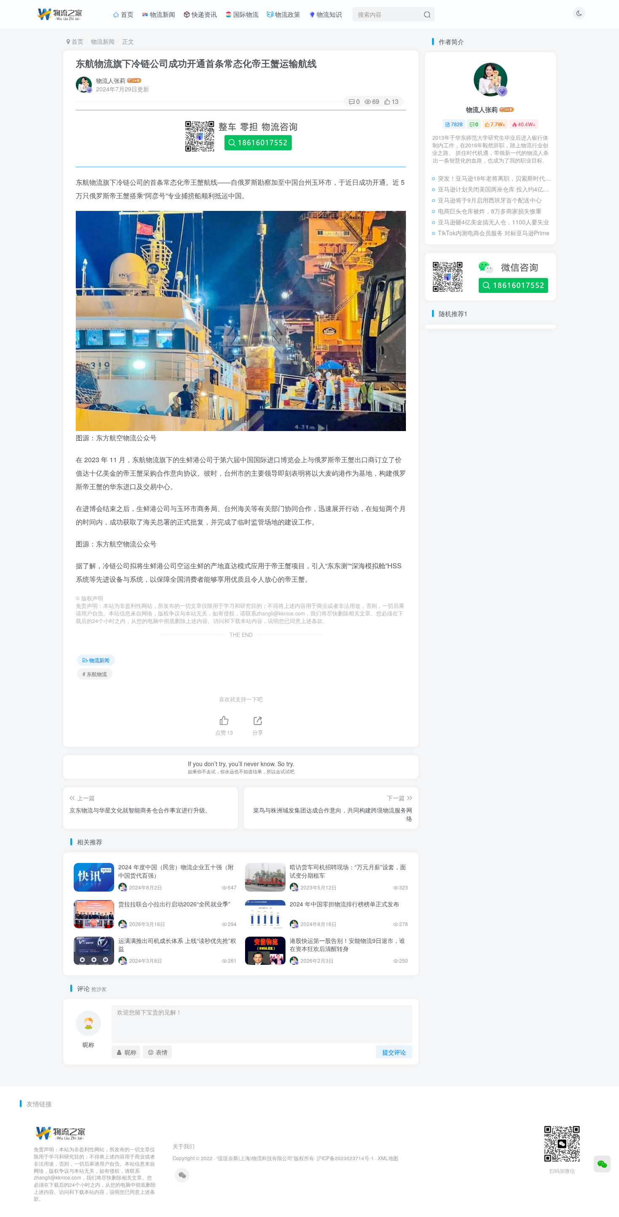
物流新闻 (161, 14)
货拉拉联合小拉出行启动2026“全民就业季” (174, 904)
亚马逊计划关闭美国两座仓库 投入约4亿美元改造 (495, 189)
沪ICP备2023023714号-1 (345, 1158)
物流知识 (328, 14)
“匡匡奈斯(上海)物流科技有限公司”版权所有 (265, 1158)
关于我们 (184, 1146)
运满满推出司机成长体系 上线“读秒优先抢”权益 (177, 944)
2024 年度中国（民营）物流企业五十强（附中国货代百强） (176, 871)
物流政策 (286, 14)
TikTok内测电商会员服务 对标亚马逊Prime (494, 233)
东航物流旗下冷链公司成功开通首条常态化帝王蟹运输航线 (196, 63)
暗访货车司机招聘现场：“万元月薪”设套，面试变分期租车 (348, 871)
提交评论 (394, 1052)
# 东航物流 (95, 673)
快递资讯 (203, 14)
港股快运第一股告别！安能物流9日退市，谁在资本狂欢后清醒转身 (347, 944)
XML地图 (388, 1158)
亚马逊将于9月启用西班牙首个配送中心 (490, 200)
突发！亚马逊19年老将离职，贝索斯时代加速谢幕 (495, 178)
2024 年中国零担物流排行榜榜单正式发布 (344, 904)
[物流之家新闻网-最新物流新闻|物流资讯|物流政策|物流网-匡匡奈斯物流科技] (59, 13)
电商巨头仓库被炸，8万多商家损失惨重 (490, 211)
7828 (457, 124)
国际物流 (245, 14)
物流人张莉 (110, 80)
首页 (126, 14)
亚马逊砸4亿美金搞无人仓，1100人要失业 (493, 222)
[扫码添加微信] (602, 1164)
